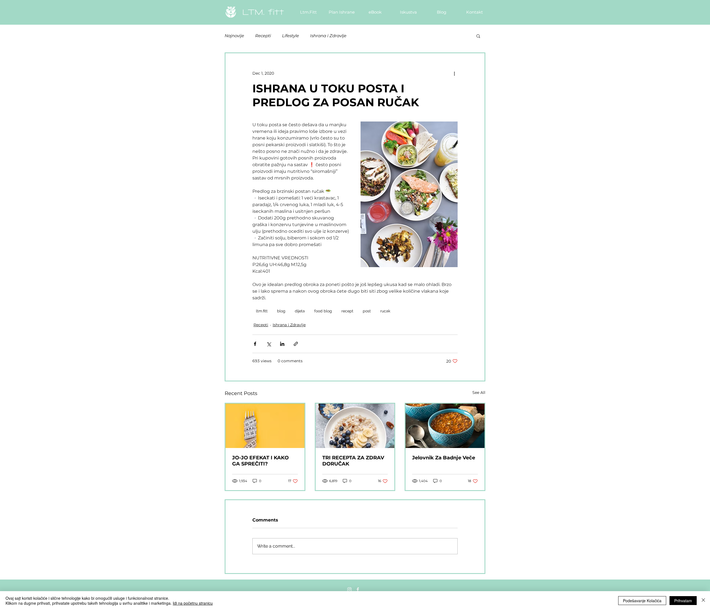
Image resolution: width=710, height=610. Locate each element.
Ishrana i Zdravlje (328, 35)
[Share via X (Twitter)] (268, 343)
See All (478, 392)
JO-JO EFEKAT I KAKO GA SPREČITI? (260, 461)
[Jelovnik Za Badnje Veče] (445, 426)
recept (347, 311)
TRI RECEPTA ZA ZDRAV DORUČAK (353, 461)
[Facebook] (358, 589)
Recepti (263, 35)
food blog (323, 311)
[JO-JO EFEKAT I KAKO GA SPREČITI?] (265, 426)
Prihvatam (683, 600)
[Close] (703, 601)
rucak (385, 311)
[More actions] (454, 73)
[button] (478, 36)
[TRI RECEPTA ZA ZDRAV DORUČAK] (355, 426)
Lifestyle (290, 35)
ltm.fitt (262, 311)
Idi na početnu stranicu (193, 603)
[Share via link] (295, 343)
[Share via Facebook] (255, 343)
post (367, 311)
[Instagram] (349, 589)
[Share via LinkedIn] (282, 343)
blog (281, 311)
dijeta (300, 311)
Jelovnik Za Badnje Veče (443, 458)
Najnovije (234, 35)
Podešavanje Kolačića (642, 600)
